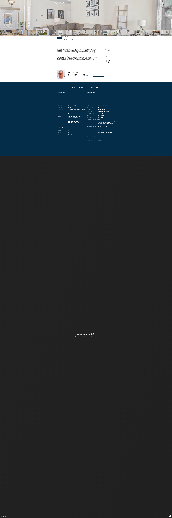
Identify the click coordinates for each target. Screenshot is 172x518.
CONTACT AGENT (98, 75)
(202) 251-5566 (77, 75)
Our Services (106, 2)
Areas (100, 2)
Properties (95, 2)
